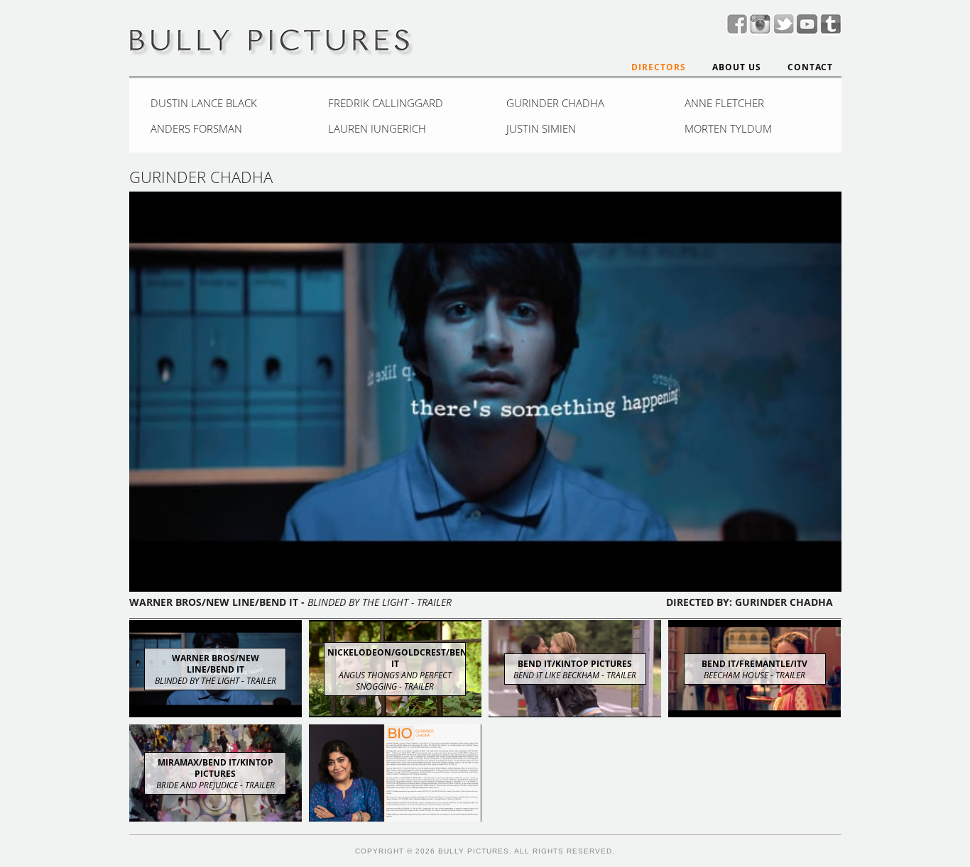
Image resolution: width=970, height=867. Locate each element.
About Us (736, 67)
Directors (658, 67)
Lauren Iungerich (377, 128)
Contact (810, 67)
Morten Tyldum (728, 128)
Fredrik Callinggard (385, 103)
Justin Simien (541, 128)
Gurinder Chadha (555, 103)
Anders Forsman (196, 128)
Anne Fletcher (724, 103)
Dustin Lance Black (204, 103)
